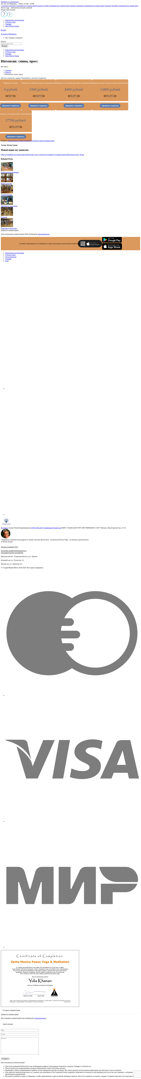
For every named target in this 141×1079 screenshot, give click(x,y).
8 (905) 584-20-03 (37, 528)
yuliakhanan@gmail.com (52, 528)
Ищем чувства (6, 183)
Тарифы (8, 259)
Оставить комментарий (45, 141)
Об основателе (10, 257)
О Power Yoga (10, 255)
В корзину (5, 34)
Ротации (4, 217)
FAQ (16, 547)
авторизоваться (43, 234)
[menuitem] (14, 20)
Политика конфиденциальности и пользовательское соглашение (13, 552)
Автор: (21, 141)
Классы (11, 141)
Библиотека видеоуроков (14, 253)
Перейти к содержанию (10, 2)
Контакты (4, 528)
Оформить (12, 34)
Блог (7, 261)
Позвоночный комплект (10, 172)
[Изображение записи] (7, 170)
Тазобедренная (6, 195)
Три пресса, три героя (9, 206)
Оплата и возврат (7, 547)
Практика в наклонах (9, 228)
